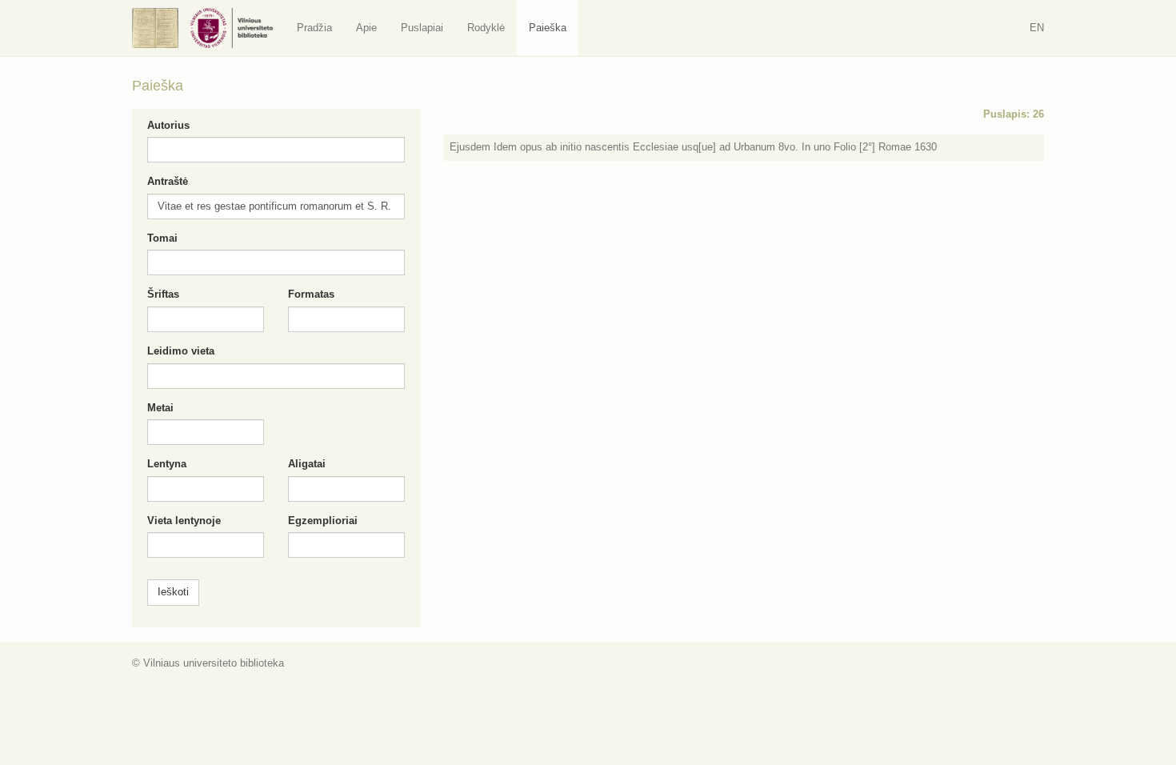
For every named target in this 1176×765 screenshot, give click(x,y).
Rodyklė (486, 28)
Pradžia (314, 28)
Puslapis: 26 (1013, 114)
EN (1037, 28)
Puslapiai (422, 28)
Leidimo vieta (180, 351)
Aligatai (307, 464)
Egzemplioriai (323, 521)
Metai (160, 408)
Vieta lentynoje (184, 521)
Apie (366, 28)
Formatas (311, 294)
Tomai (162, 238)
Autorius (168, 125)
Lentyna (166, 464)
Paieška (547, 28)
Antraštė (167, 181)
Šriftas (163, 294)
